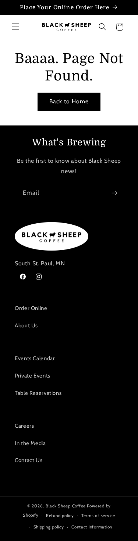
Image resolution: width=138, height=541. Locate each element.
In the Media (30, 443)
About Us (26, 325)
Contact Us (28, 460)
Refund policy (60, 515)
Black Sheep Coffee (66, 506)
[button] (15, 26)
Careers (24, 426)
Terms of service (98, 515)
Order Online (31, 308)
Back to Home (69, 101)
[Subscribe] (114, 193)
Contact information (91, 527)
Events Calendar (35, 358)
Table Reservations (38, 393)
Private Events (32, 375)
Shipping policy (48, 527)
